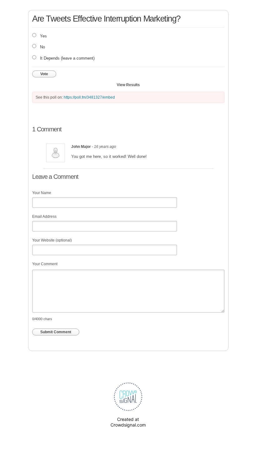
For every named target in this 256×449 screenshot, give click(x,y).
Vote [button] (44, 74)
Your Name (41, 193)
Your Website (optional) (52, 240)
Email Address (44, 216)
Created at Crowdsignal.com (128, 422)
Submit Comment (55, 332)
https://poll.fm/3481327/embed (89, 97)
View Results (128, 85)
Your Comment (44, 264)
